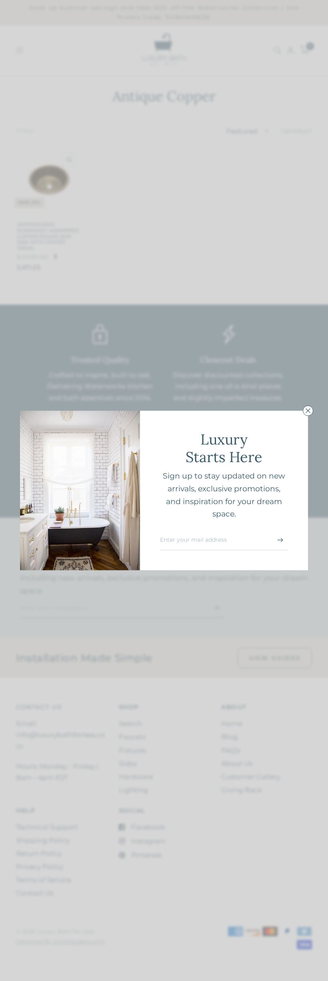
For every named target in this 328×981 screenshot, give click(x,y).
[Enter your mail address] (280, 540)
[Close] (308, 410)
